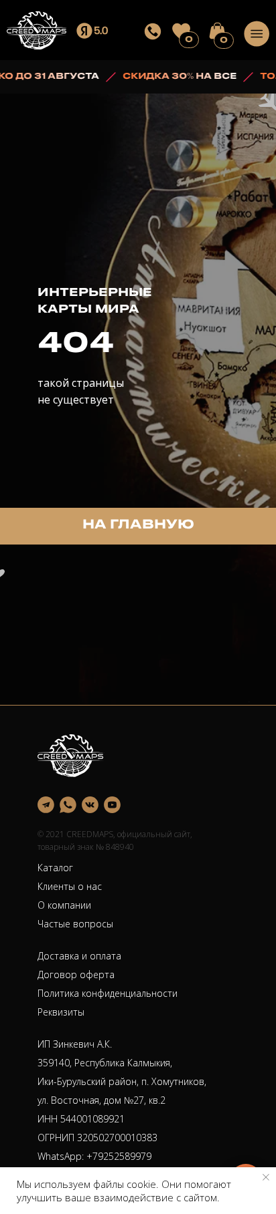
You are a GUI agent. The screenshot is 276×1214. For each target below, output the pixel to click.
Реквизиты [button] (61, 1012)
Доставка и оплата (79, 955)
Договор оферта (76, 974)
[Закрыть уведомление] (266, 1177)
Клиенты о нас (70, 886)
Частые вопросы (75, 923)
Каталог (55, 867)
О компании (64, 905)
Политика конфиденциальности (108, 993)
